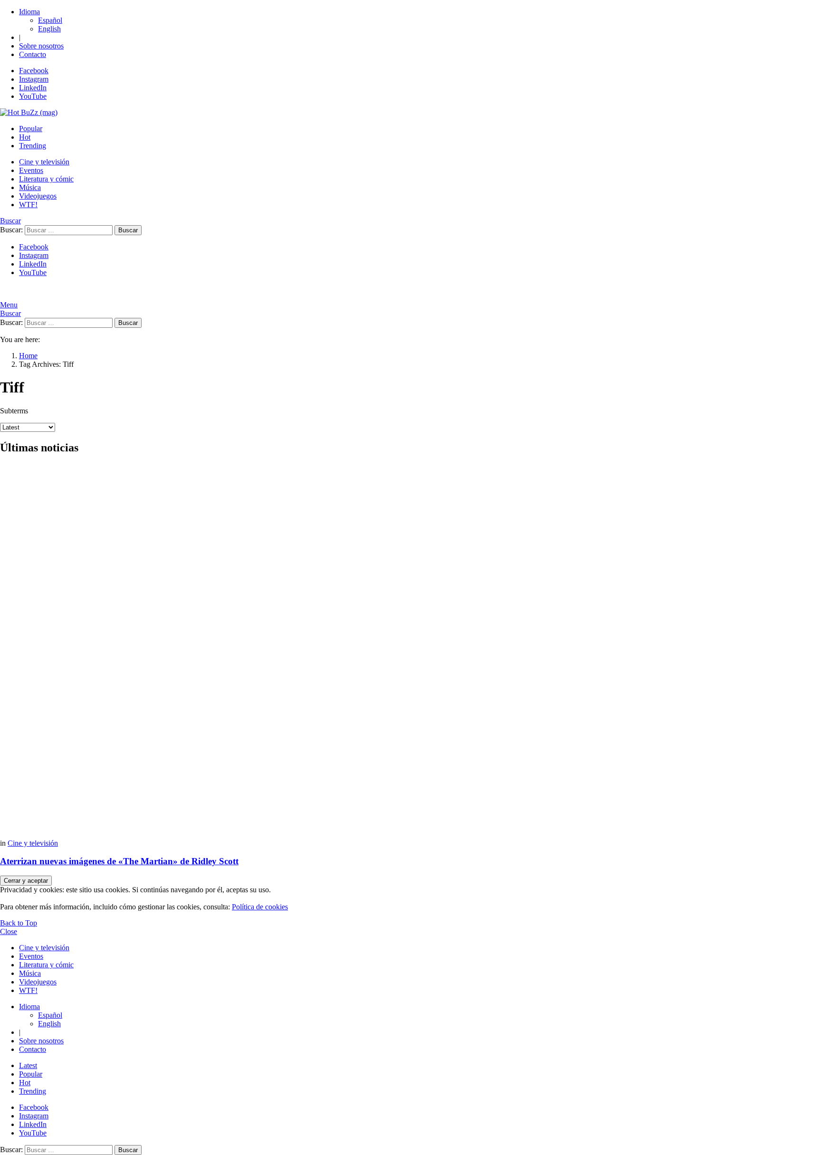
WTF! (28, 204)
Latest (28, 1065)
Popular (30, 128)
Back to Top (18, 923)
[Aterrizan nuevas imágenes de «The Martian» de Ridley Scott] (410, 651)
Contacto (32, 54)
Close (8, 931)
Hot (24, 137)
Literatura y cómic (46, 179)
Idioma (29, 12)
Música (30, 187)
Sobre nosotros (41, 46)
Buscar (128, 230)
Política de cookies (260, 907)
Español (50, 20)
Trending (32, 146)
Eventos (31, 170)
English (49, 29)
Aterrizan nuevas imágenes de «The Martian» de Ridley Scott (119, 861)
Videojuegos (38, 196)
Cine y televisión (44, 162)
